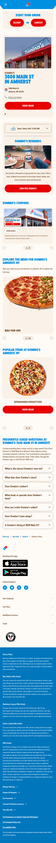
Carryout (38, 22)
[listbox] (28, 225)
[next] (51, 248)
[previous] (4, 248)
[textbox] (28, 454)
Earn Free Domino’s (28, 188)
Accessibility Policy (9, 827)
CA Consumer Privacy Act (12, 822)
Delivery (17, 22)
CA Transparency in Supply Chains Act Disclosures (20, 817)
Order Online (28, 105)
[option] (28, 225)
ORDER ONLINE (28, 409)
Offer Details (10, 231)
